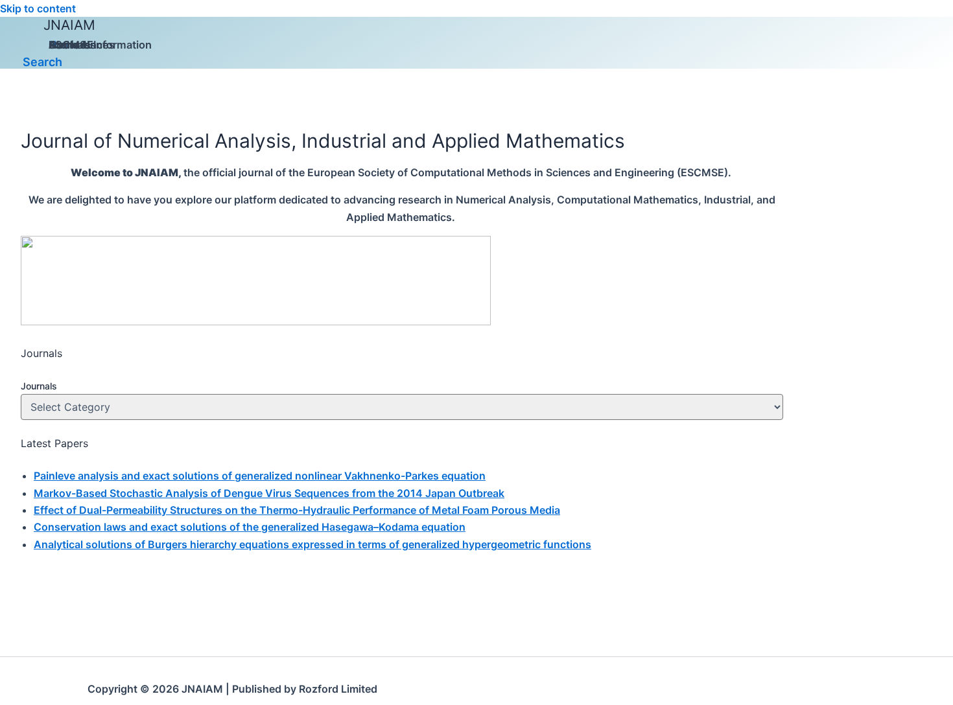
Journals (39, 385)
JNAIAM (69, 25)
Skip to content (38, 8)
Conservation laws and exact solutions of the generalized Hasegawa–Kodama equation (249, 526)
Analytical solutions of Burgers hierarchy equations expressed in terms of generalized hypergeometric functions (312, 544)
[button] (42, 62)
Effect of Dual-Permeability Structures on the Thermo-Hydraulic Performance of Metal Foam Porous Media (297, 509)
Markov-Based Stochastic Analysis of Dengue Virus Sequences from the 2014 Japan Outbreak (269, 493)
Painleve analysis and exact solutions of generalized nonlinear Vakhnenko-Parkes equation (260, 475)
